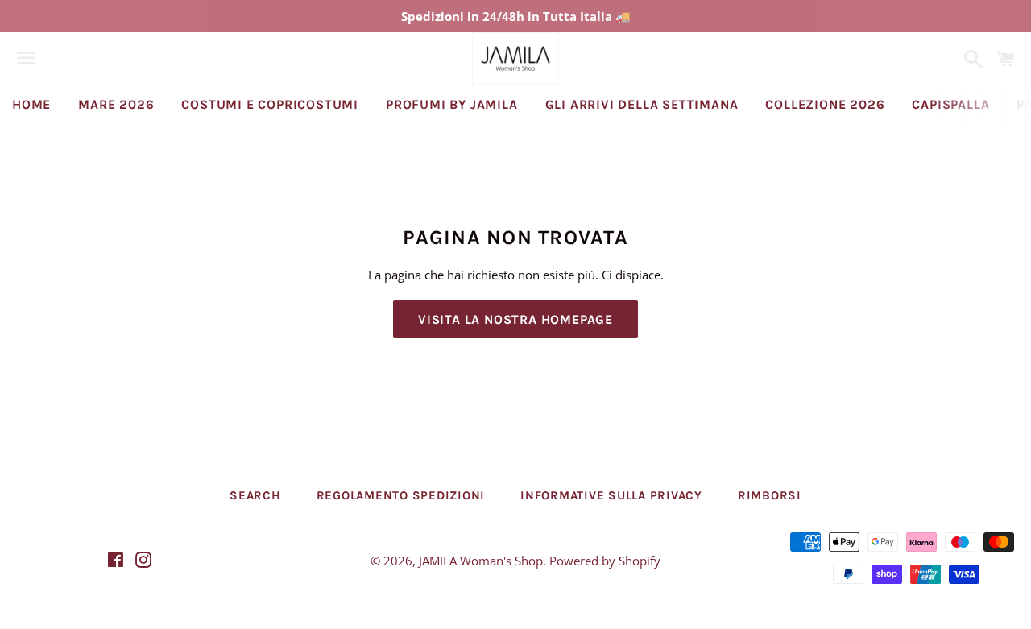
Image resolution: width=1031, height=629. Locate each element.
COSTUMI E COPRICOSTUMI (269, 104)
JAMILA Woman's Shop (481, 560)
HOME (31, 104)
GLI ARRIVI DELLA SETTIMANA (642, 104)
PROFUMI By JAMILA (452, 104)
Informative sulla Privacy (611, 495)
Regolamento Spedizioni (401, 495)
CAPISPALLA (950, 104)
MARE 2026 (116, 104)
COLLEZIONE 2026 (824, 104)
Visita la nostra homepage (515, 319)
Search (255, 495)
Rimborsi (769, 495)
